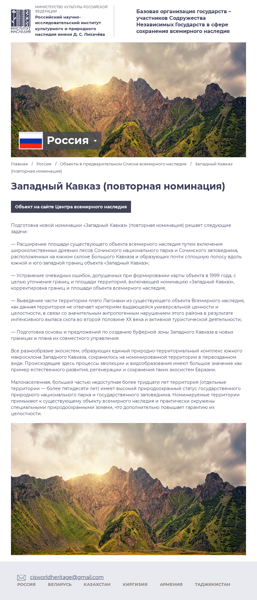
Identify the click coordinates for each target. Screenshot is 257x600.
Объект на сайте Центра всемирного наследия (71, 207)
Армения (171, 584)
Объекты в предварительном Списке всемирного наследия (123, 163)
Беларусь (59, 584)
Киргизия (135, 584)
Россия (68, 140)
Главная (19, 163)
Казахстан (97, 584)
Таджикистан (212, 584)
